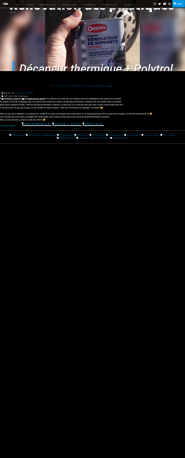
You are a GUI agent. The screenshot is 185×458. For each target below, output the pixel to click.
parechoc (98, 135)
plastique (133, 135)
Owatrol (82, 135)
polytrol (169, 135)
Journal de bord (69, 5)
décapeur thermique (42, 135)
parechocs (116, 135)
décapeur (18, 135)
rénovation (120, 138)
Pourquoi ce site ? (110, 5)
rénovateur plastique (94, 138)
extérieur (66, 135)
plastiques (151, 135)
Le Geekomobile (89, 5)
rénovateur (67, 138)
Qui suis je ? (129, 5)
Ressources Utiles (47, 5)
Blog (18, 5)
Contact (13, 12)
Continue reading (7, 126)
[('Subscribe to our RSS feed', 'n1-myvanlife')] (169, 4)
